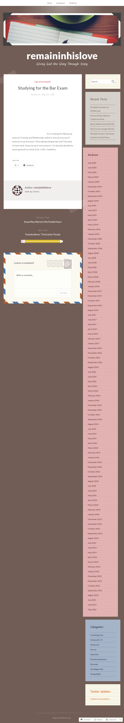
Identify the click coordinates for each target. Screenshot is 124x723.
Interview (94, 654)
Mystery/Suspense (98, 659)
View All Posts (32, 192)
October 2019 (94, 191)
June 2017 (92, 319)
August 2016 (93, 367)
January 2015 (93, 457)
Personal (94, 664)
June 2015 (92, 433)
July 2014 (92, 486)
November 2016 (95, 353)
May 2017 (92, 324)
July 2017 (92, 315)
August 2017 (93, 310)
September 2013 (95, 533)
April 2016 (92, 386)
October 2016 (94, 357)
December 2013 (95, 519)
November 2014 (95, 467)
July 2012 (92, 600)
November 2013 (95, 524)
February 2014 (94, 509)
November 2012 (95, 581)
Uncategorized (43, 82)
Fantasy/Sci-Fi (96, 640)
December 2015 (95, 405)
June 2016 (92, 376)
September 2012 (95, 590)
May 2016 (92, 381)
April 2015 (92, 443)
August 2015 (93, 424)
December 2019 (95, 186)
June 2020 (92, 167)
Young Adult (95, 674)
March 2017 (93, 334)
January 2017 (93, 343)
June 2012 (92, 604)
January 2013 (93, 571)
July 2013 (92, 543)
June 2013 (92, 547)
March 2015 (93, 448)
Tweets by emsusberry (100, 699)
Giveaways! (60, 3)
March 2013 (93, 562)
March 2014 (93, 505)
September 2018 (95, 248)
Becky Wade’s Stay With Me (102, 124)
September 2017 (95, 305)
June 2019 (92, 210)
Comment (63, 293)
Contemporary (96, 635)
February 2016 (94, 395)
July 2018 (92, 258)
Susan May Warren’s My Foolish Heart (43, 219)
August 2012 (93, 595)
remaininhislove (62, 55)
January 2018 (93, 286)
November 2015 (95, 410)
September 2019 (95, 196)
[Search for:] (103, 81)
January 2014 (93, 514)
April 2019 (92, 220)
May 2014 (92, 495)
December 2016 (95, 348)
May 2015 (92, 438)
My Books (73, 3)
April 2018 (92, 272)
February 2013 (94, 566)
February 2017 (94, 338)
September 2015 (95, 419)
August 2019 (93, 201)
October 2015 (94, 414)
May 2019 (92, 215)
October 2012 (94, 586)
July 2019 (92, 205)
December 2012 (95, 576)
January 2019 (93, 234)
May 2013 (92, 552)
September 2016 (95, 362)
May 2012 (92, 609)
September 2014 (95, 476)
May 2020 (92, 172)
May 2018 (92, 267)
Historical (94, 645)
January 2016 (93, 400)
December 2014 (95, 462)
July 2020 (92, 163)
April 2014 (92, 500)
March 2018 (93, 277)
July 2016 (92, 372)
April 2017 (92, 329)
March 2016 (93, 391)
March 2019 (93, 224)
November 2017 (95, 296)
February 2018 (94, 281)
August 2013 (93, 538)
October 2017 (94, 300)
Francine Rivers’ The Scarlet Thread (42, 232)
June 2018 (92, 262)
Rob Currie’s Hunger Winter (102, 129)
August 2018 (93, 253)
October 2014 (94, 471)
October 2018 (94, 243)
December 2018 (95, 239)
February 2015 (94, 452)
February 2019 (94, 229)
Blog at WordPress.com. (62, 718)
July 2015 (92, 429)
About (49, 3)
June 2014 (92, 491)
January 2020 (93, 182)
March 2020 (93, 177)
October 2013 (94, 529)
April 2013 (92, 557)
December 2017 (95, 291)
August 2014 (93, 481)
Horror (93, 649)
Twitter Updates (100, 691)
